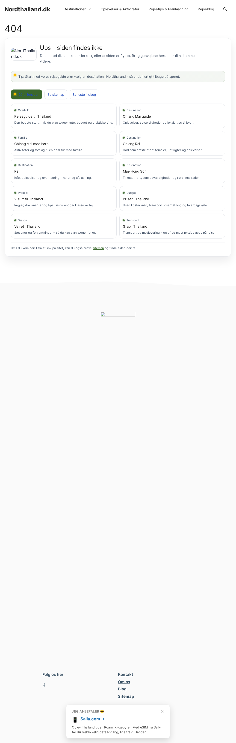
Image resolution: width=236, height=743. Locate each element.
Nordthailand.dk (27, 9)
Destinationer (75, 9)
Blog (122, 689)
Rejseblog (206, 9)
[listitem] (64, 116)
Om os (124, 682)
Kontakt (125, 674)
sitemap (98, 248)
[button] (225, 9)
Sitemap (126, 696)
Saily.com (90, 718)
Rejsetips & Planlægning (169, 9)
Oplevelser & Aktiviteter (120, 9)
